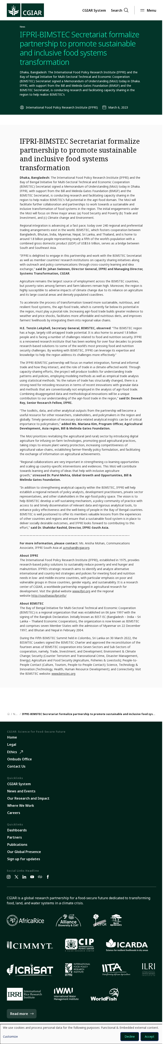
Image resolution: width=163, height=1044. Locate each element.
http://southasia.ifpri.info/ (48, 596)
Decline (130, 1036)
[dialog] (81, 1034)
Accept (149, 1036)
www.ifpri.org (81, 591)
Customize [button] (10, 1036)
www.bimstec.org (63, 674)
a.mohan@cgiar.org (76, 548)
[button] (94, 10)
